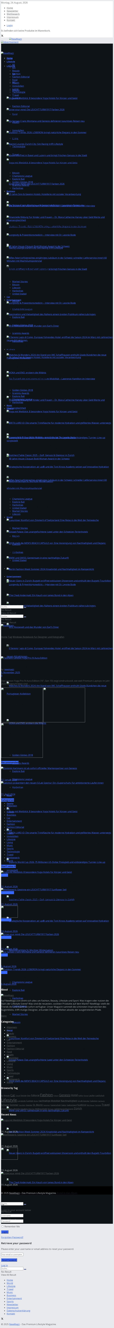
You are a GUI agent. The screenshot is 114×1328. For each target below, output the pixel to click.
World (10, 517)
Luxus (29, 1100)
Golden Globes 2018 (22, 182)
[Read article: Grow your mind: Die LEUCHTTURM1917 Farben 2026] (57, 934)
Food (14, 79)
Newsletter (12, 10)
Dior (29, 1095)
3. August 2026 (8, 984)
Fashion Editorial (21, 106)
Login (10, 25)
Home (10, 7)
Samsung (101, 1101)
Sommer (14, 1104)
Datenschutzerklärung (18, 1310)
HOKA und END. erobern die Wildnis (27, 378)
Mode (36, 1101)
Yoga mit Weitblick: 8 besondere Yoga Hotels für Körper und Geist (44, 173)
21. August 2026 (9, 886)
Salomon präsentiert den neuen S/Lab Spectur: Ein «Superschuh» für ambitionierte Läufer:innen (55, 788)
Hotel (74, 1095)
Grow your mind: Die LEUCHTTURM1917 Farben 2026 (37, 115)
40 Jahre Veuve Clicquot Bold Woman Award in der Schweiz (40, 469)
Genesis (64, 1095)
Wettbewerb (13, 14)
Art (13, 67)
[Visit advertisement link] (9, 42)
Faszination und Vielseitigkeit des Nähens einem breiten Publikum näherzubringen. (54, 616)
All (13, 64)
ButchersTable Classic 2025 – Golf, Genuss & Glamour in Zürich (42, 910)
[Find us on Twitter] (2, 35)
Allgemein (12, 805)
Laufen (92, 1095)
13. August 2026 (9, 931)
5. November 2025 (10, 672)
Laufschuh (99, 1095)
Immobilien (18, 130)
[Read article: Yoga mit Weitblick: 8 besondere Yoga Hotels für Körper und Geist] (57, 872)
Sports (10, 803)
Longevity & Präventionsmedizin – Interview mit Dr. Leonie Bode (44, 448)
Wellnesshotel (41, 1109)
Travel (15, 95)
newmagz (9, 669)
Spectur (29, 1105)
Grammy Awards (20, 333)
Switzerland (72, 1105)
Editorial (35, 1095)
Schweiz (5, 1104)
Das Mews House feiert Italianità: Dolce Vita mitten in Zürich (35, 925)
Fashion (16, 73)
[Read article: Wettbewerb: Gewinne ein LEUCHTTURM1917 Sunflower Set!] (57, 889)
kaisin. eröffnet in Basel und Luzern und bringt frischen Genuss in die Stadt (49, 279)
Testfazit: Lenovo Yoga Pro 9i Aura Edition (25, 663)
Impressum (12, 17)
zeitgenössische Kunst (63, 1109)
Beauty (16, 70)
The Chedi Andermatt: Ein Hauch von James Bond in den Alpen (42, 601)
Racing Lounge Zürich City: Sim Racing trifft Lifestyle (37, 149)
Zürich (78, 1108)
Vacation (24, 1109)
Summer (46, 1105)
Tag (10, 636)
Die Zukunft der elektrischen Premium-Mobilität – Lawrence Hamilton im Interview (54, 389)
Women (51, 1109)
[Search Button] (25, 1204)
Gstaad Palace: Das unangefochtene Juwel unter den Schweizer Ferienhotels (50, 1070)
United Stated (19, 560)
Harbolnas (17, 552)
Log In (4, 1265)
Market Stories (20, 528)
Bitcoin (15, 172)
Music (9, 405)
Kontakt (11, 20)
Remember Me (12, 1226)
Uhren (3, 1109)
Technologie (18, 146)
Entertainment (14, 299)
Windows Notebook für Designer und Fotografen (38, 636)
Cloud (18, 1096)
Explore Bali (18, 317)
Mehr (4, 1015)
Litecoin (16, 1022)
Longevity (22, 1101)
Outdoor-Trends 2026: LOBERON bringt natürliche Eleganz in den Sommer (49, 237)
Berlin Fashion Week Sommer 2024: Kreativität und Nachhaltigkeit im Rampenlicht (53, 1142)
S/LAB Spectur (84, 1101)
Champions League (22, 779)
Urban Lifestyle (13, 1109)
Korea (86, 1096)
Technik (98, 1105)
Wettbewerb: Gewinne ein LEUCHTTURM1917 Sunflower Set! (35, 898)
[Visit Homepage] (11, 39)
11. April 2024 (8, 794)
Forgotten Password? (12, 1237)
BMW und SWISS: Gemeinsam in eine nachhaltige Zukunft (39, 563)
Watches (31, 1109)
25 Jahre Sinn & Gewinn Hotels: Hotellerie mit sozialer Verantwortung (46, 368)
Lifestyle (11, 66)
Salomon (94, 1101)
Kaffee (80, 1096)
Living (15, 89)
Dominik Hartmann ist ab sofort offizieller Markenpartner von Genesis (40, 774)
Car (8, 296)
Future (56, 1096)
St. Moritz (38, 1104)
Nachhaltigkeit (69, 1100)
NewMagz (14, 1193)
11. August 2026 (9, 948)
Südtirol (81, 1104)
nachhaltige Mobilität (49, 1100)
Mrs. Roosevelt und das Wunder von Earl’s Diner (34, 331)
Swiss (63, 1105)
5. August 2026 (8, 966)
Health (15, 82)
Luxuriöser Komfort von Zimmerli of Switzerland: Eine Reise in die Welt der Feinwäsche (56, 1049)
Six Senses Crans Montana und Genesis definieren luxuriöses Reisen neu (47, 126)
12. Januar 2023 (9, 779)
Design (24, 1095)
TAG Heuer (91, 1105)
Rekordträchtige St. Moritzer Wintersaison (31, 487)
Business (11, 191)
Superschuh (55, 1105)
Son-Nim (22, 1105)
